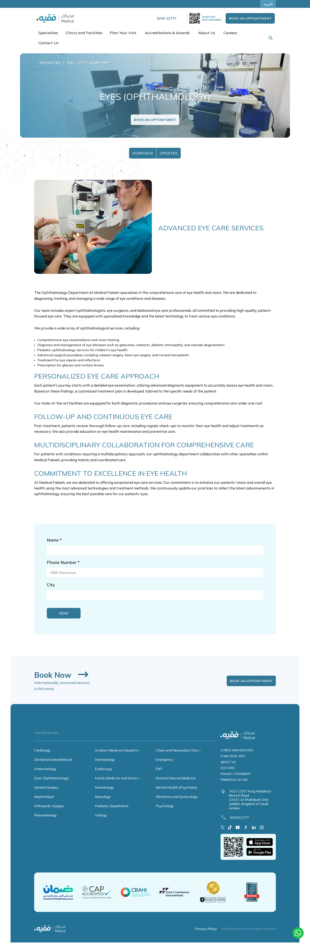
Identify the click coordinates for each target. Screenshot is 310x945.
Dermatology (105, 759)
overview (142, 153)
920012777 (239, 817)
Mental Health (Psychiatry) (177, 787)
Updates (169, 153)
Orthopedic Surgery (49, 806)
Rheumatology (45, 815)
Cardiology (42, 750)
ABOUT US (228, 762)
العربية (268, 4)
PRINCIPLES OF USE (234, 780)
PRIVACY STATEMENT (236, 774)
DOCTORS (228, 768)
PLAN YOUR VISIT (233, 756)
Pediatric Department (111, 806)
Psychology (165, 806)
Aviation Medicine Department (119, 750)
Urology (101, 815)
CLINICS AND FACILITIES (237, 750)
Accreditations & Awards (167, 32)
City (51, 584)
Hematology (104, 787)
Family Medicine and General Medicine (125, 778)
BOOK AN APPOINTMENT (250, 18)
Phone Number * (63, 562)
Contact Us (48, 42)
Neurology (103, 796)
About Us (206, 32)
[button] (47, 33)
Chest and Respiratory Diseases (180, 750)
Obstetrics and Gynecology (177, 796)
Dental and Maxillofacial (53, 759)
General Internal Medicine (175, 778)
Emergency (164, 759)
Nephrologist (44, 796)
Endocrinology (45, 769)
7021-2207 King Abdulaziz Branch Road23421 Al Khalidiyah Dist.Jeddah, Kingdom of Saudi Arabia (250, 799)
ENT (159, 769)
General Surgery (46, 787)
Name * (54, 540)
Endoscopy (103, 769)
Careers (230, 32)
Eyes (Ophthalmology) (51, 778)
